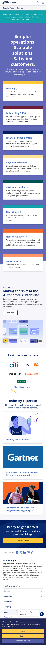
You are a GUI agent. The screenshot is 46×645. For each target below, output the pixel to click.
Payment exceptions (17, 162)
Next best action (15, 236)
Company (7, 591)
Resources (8, 601)
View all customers (22, 387)
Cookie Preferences (23, 641)
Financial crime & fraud (19, 137)
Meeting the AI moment (17, 439)
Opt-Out (23, 636)
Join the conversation (12, 586)
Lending (10, 88)
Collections (12, 261)
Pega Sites (8, 596)
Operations (12, 211)
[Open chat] (41, 614)
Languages (8, 607)
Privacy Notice (10, 624)
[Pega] (10, 2)
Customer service (15, 187)
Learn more (10, 313)
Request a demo (23, 541)
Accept (23, 631)
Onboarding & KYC (16, 113)
